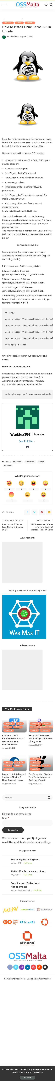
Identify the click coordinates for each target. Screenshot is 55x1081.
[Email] (49, 512)
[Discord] (45, 967)
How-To (8, 23)
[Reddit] (39, 967)
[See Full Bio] (35, 441)
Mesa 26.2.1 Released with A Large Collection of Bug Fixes (40, 738)
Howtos (35, 766)
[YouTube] (33, 967)
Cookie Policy (36, 1072)
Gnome (35, 759)
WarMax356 (12, 37)
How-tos (30, 462)
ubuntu (30, 23)
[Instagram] (21, 967)
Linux (19, 23)
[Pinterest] (42, 512)
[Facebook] (27, 512)
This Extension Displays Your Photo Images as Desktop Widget (40, 777)
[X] (34, 512)
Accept (27, 1077)
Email (5, 818)
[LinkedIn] (27, 447)
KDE (19, 723)
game (8, 762)
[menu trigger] (6, 4)
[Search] (51, 4)
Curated (17, 462)
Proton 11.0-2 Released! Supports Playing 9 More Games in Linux (14, 777)
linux (42, 462)
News (18, 727)
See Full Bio (26, 441)
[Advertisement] (22, 562)
